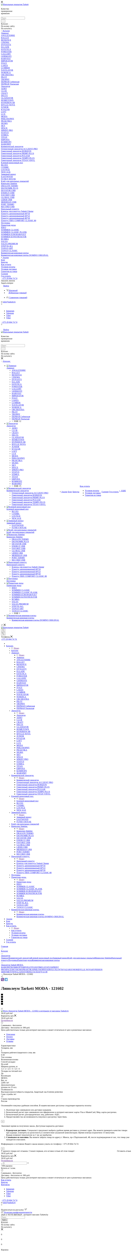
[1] (66, 995)
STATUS (48, 967)
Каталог (14, 650)
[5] (66, 1004)
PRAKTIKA (28, 969)
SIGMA (19, 969)
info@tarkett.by (9, 302)
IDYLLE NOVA (85, 969)
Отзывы (9, 1041)
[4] (66, 1002)
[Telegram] (6, 979)
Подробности (7, 1020)
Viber (8, 315)
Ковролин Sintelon (24, 831)
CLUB (44, 972)
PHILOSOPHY (39, 969)
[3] (66, 999)
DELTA (31, 972)
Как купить (16, 930)
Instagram (10, 311)
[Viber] (2, 979)
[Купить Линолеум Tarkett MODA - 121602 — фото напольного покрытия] (35, 1011)
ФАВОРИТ (6, 967)
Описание (10, 1034)
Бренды (4, 1182)
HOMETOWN (10, 972)
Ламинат (20, 657)
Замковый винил (23, 817)
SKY (14, 969)
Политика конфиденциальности (18, 1212)
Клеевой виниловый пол (27, 801)
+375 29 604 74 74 (9, 278)
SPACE (8, 969)
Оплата (9, 1037)
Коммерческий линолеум (27, 780)
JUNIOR (74, 969)
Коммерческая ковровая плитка (30, 914)
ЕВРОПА (26, 967)
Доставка (10, 1039)
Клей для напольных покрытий (81, 958)
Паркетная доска (23, 882)
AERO (49, 969)
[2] (66, 997)
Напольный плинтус (25, 861)
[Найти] (3, 21)
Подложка (12, 960)
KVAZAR (66, 969)
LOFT (59, 969)
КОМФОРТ (16, 967)
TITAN (33, 967)
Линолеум (21, 715)
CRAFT (38, 972)
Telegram (10, 313)
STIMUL (40, 967)
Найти (4, 1220)
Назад (16, 648)
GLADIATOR (22, 972)
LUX (54, 969)
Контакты (5, 1184)
